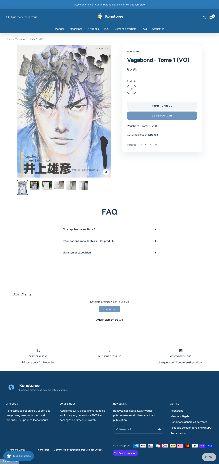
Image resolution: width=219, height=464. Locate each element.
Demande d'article (125, 29)
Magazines (76, 29)
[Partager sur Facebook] (141, 145)
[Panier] (211, 17)
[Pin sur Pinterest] (145, 145)
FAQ (144, 29)
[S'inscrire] (159, 429)
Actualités (158, 29)
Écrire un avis (109, 309)
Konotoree (134, 51)
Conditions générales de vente (188, 421)
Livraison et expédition (77, 252)
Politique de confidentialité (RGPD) (191, 427)
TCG (106, 29)
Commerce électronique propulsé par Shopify (78, 449)
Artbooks (93, 29)
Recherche (176, 410)
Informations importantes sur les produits (88, 241)
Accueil (10, 39)
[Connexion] (204, 17)
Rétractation (177, 433)
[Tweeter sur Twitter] (150, 145)
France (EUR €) (16, 449)
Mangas (59, 29)
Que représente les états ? (79, 229)
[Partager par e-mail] (156, 145)
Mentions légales (180, 416)
